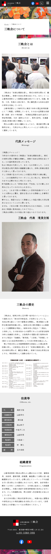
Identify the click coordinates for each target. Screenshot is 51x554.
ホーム (6, 24)
